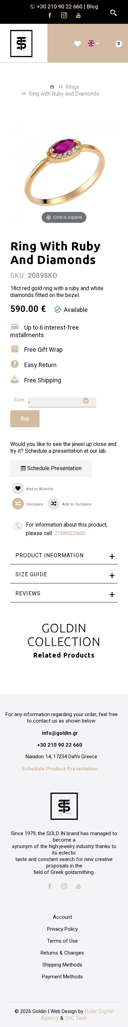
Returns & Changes (62, 953)
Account (62, 917)
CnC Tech (76, 1018)
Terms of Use (62, 941)
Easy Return (40, 364)
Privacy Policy (62, 929)
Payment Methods (62, 977)
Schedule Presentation (54, 468)
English (91, 43)
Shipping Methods (62, 965)
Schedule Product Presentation (60, 769)
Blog (92, 6)
